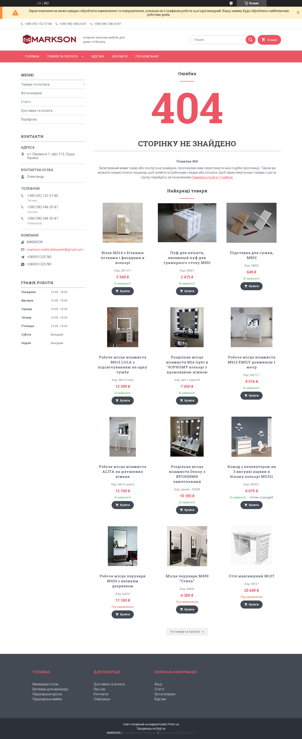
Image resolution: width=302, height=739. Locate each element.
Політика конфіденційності (177, 733)
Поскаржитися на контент (139, 733)
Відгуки (98, 56)
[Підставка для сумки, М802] (251, 223)
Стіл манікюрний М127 (251, 576)
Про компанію (146, 56)
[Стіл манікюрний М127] (251, 546)
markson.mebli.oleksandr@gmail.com (55, 249)
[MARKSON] (49, 45)
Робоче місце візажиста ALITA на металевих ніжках (122, 471)
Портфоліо (29, 119)
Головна (32, 56)
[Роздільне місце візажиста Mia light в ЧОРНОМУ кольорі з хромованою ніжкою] (187, 327)
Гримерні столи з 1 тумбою (212, 177)
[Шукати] (251, 39)
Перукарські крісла (47, 694)
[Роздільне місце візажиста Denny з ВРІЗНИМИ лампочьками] (187, 437)
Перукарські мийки (47, 699)
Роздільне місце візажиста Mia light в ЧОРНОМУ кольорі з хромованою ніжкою (187, 364)
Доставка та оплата (36, 110)
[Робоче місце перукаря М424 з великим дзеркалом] (122, 546)
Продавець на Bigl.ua (151, 728)
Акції (158, 684)
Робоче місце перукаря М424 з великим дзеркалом (123, 581)
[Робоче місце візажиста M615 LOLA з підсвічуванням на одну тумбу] (122, 327)
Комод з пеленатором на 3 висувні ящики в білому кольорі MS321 (251, 471)
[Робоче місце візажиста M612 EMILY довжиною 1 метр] (251, 327)
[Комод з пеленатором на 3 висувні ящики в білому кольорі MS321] (251, 437)
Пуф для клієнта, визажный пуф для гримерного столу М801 (187, 257)
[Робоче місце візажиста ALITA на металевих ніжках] (122, 437)
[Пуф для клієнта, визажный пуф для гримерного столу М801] (187, 223)
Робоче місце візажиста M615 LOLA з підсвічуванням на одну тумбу (122, 364)
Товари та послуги (62, 56)
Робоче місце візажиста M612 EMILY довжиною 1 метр (252, 362)
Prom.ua (173, 724)
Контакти (119, 56)
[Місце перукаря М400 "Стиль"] (187, 546)
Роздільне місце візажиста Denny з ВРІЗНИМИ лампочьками (187, 474)
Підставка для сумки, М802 (251, 255)
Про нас (100, 689)
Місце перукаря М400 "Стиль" (187, 578)
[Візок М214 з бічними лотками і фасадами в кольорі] (122, 223)
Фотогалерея (31, 93)
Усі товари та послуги (185, 631)
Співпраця (102, 699)
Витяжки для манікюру (50, 689)
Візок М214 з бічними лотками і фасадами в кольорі (122, 257)
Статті (26, 102)
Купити (125, 291)
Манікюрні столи (45, 684)
